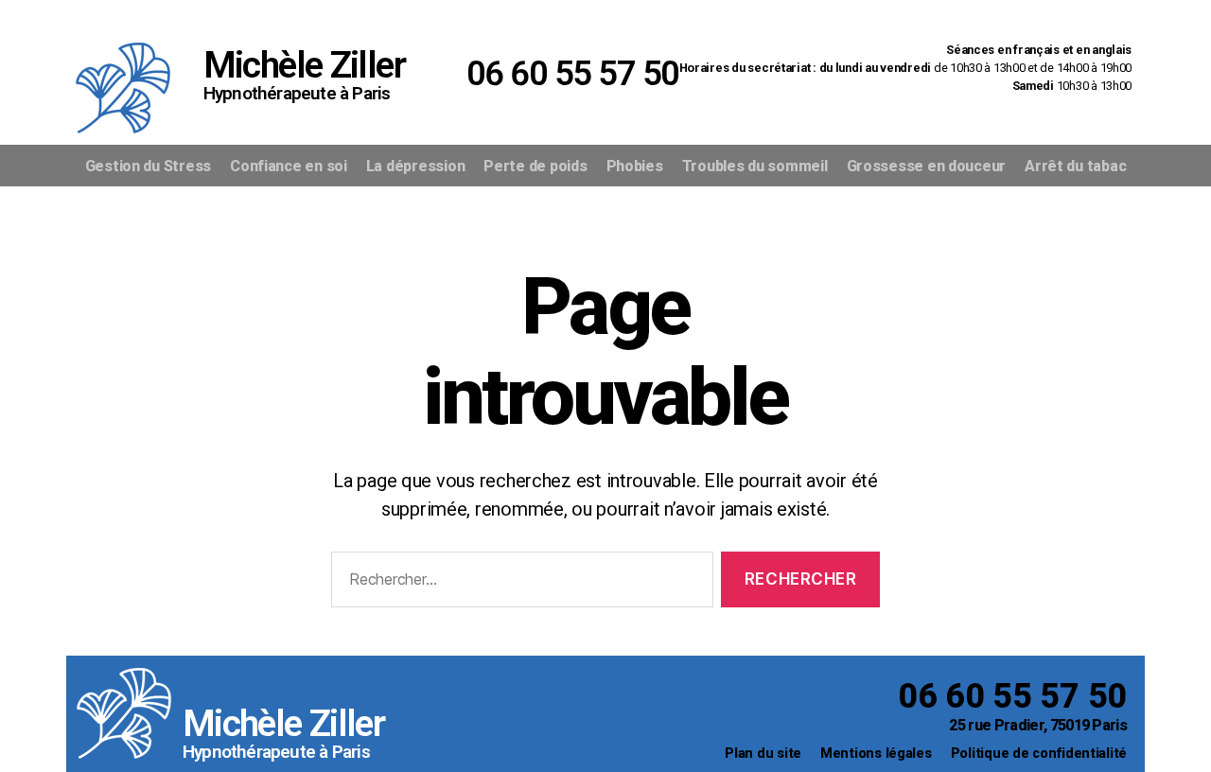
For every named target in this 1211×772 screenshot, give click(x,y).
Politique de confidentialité (1039, 754)
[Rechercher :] (518, 583)
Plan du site (763, 754)
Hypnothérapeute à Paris (276, 752)
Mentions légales (876, 754)
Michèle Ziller (283, 724)
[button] (791, 16)
